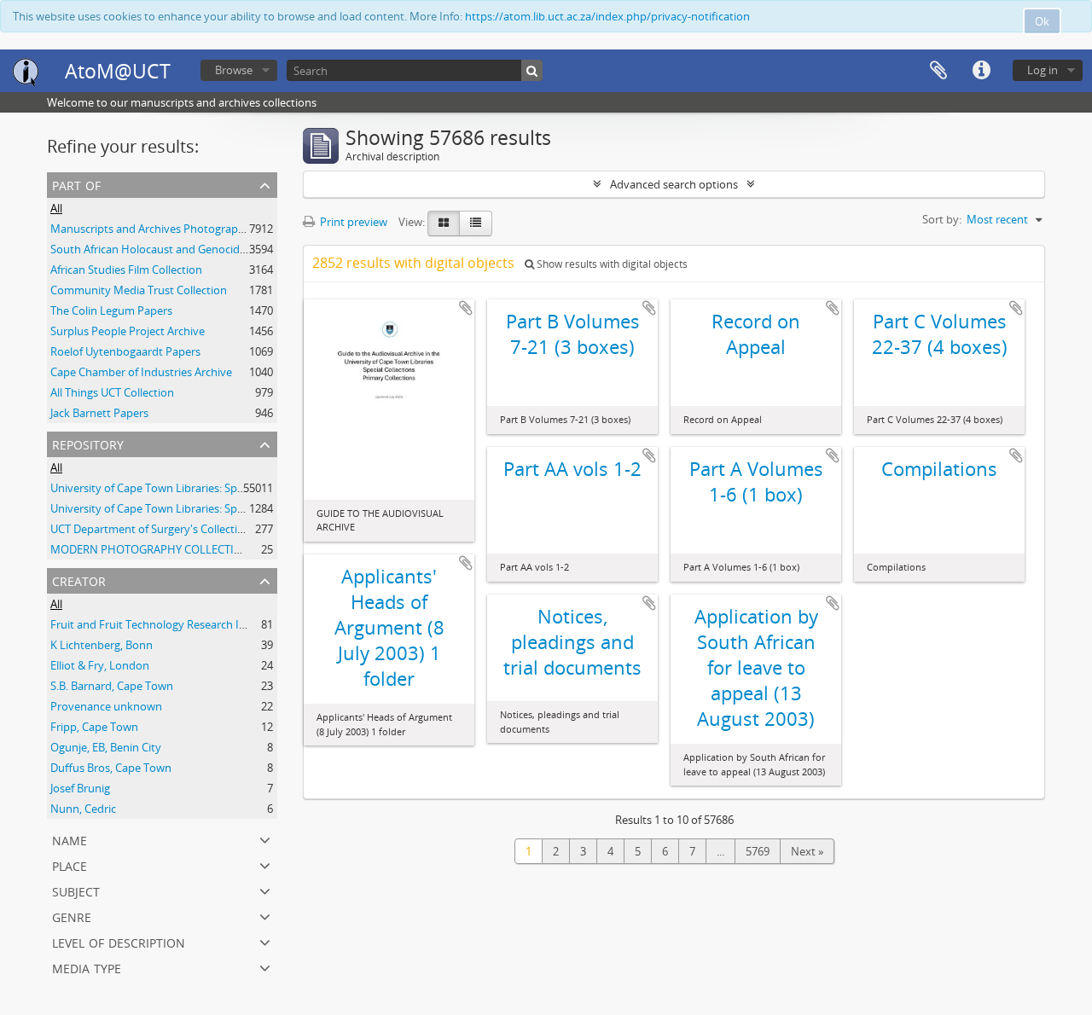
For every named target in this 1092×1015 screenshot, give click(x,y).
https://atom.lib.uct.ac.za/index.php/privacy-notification (607, 16)
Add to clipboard (465, 307)
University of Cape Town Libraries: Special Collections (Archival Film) (220, 508)
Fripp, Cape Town (94, 726)
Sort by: (941, 219)
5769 (758, 851)
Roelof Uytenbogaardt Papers (125, 351)
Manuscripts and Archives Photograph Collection (174, 228)
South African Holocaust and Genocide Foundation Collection (205, 249)
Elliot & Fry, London (99, 665)
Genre (71, 915)
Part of (76, 183)
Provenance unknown (106, 706)
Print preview (352, 221)
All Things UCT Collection (112, 392)
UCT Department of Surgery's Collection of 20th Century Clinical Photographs (244, 528)
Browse (234, 70)
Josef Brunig (80, 788)
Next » (807, 851)
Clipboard (938, 70)
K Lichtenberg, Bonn (101, 644)
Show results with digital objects (611, 264)
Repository (88, 443)
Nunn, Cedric (83, 808)
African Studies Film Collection (126, 269)
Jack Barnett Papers (99, 412)
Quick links (981, 70)
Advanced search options (674, 184)
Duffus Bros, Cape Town (110, 767)
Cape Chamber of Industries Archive (141, 372)
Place (69, 864)
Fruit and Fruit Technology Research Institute (164, 624)
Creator (79, 579)
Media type (86, 966)
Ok (1042, 21)
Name (69, 838)
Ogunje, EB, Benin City (105, 747)
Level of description (118, 941)
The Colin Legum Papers (111, 310)
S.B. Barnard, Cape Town (111, 685)
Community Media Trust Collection (138, 290)
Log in (1042, 70)
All (56, 208)
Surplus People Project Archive (127, 331)
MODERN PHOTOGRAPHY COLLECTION (150, 549)
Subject (76, 890)
